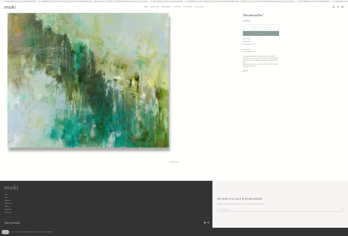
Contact (17, 232)
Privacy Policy (23, 232)
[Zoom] (89, 83)
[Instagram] (208, 222)
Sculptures (7, 206)
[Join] (341, 209)
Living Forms (8, 209)
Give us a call (8, 212)
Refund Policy (30, 232)
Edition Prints (8, 203)
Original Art (8, 200)
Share (246, 70)
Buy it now (261, 33)
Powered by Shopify (48, 232)
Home (6, 197)
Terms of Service (38, 232)
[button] (154, 7)
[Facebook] (205, 222)
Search (12, 232)
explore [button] (6, 194)
